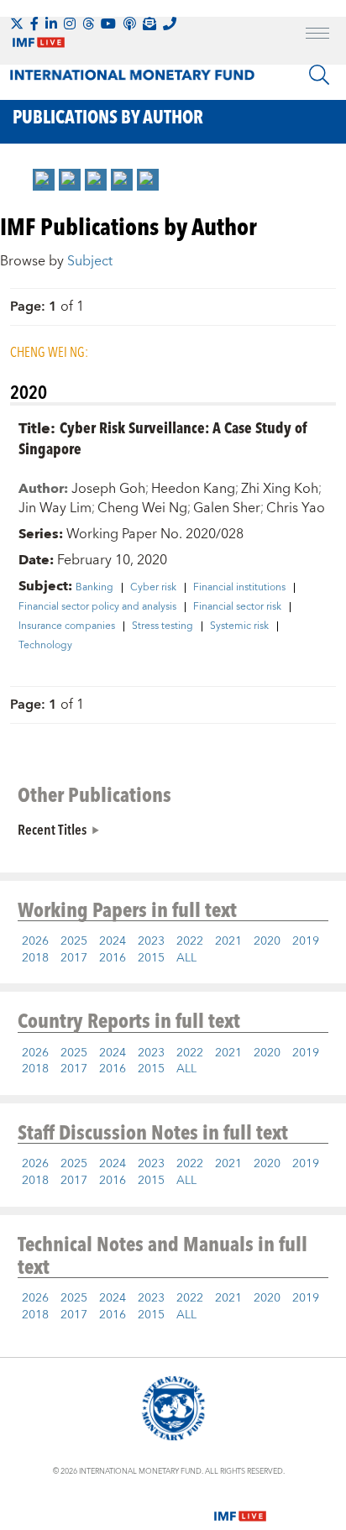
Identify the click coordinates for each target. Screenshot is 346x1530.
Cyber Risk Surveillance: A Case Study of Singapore (162, 437)
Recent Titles (52, 829)
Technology (45, 646)
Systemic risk (239, 626)
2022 (189, 941)
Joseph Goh (108, 488)
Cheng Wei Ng (142, 508)
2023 (151, 941)
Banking (94, 588)
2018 (35, 958)
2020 (267, 941)
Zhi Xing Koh (279, 488)
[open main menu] (317, 35)
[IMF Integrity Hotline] (169, 23)
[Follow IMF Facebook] (34, 23)
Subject (90, 261)
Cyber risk (153, 588)
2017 (73, 958)
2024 (112, 941)
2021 (228, 941)
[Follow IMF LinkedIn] (51, 23)
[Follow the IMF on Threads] (88, 23)
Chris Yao (295, 508)
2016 (112, 958)
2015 (151, 958)
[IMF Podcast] (129, 23)
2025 (73, 941)
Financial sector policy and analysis (97, 607)
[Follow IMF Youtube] (108, 23)
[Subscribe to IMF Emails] (149, 23)
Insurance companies (66, 626)
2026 (35, 941)
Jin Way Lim (55, 508)
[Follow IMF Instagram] (70, 23)
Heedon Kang (193, 488)
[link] (44, 180)
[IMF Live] (240, 1506)
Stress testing (162, 626)
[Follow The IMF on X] (17, 23)
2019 (305, 941)
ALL (186, 958)
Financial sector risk (237, 607)
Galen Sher (226, 508)
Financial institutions (239, 588)
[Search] (319, 75)
